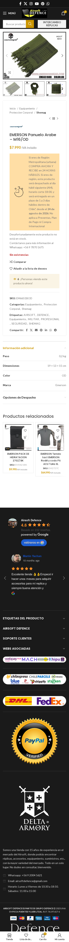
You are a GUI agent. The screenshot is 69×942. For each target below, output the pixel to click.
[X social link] (25, 4)
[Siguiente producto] (57, 119)
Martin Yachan (32, 556)
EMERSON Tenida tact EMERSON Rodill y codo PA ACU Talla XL (51, 459)
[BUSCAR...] (30, 24)
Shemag (41, 112)
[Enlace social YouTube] (37, 4)
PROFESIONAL (50, 319)
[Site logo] (34, 13)
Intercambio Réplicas (52, 24)
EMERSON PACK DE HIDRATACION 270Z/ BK (18, 457)
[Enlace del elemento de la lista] (34, 875)
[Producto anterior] (50, 119)
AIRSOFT (29, 314)
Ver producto (25, 437)
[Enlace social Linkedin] (46, 330)
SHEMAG (34, 323)
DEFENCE (43, 314)
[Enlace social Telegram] (55, 330)
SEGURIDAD (19, 323)
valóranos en (32, 542)
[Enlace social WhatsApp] (48, 4)
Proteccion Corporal (21, 112)
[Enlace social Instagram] (31, 4)
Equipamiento (27, 108)
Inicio (13, 108)
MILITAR (33, 319)
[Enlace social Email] (36, 330)
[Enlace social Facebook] (20, 4)
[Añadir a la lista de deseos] (25, 430)
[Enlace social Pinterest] (42, 4)
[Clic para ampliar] (9, 72)
